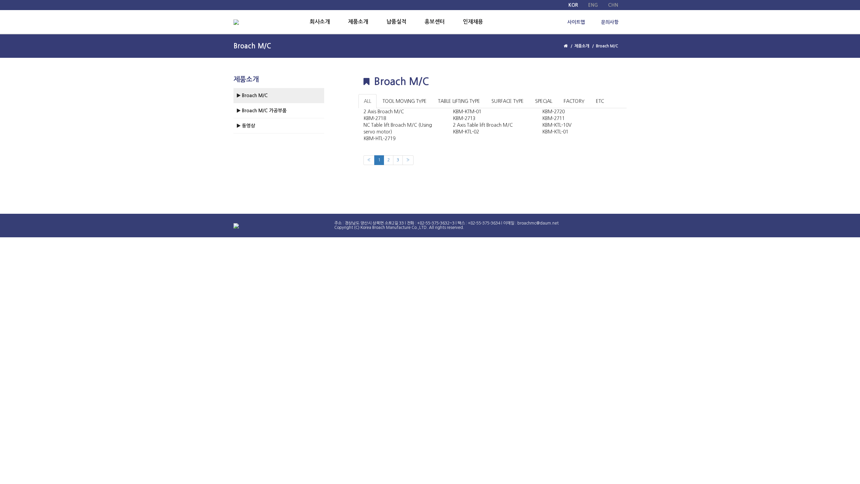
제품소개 (358, 21)
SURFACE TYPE (507, 101)
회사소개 (320, 21)
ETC (600, 101)
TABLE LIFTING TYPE (459, 101)
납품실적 (396, 21)
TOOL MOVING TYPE (405, 101)
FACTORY (574, 101)
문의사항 (609, 22)
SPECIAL (543, 101)
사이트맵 (576, 22)
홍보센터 (435, 21)
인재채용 (473, 21)
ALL (367, 101)
